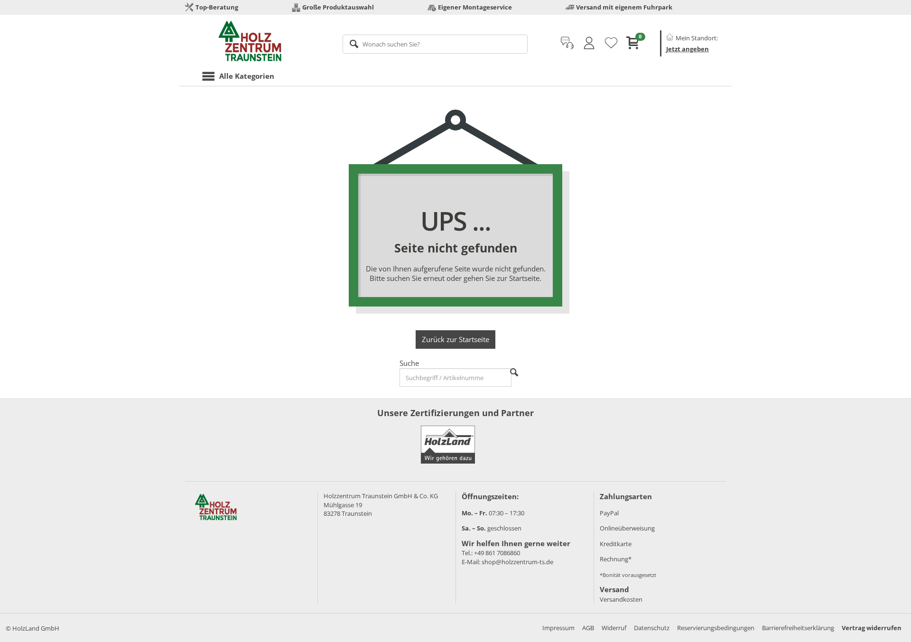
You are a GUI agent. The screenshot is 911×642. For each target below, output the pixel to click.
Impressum (558, 627)
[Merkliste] (611, 43)
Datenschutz (651, 627)
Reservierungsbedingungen (715, 627)
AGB (588, 627)
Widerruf (614, 627)
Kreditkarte (616, 544)
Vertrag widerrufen (872, 627)
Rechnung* (616, 559)
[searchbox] (435, 44)
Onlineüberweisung (627, 528)
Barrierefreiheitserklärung (798, 627)
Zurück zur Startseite (455, 339)
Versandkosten (621, 599)
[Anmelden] (589, 43)
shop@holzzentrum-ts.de (517, 562)
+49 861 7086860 (497, 553)
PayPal (609, 513)
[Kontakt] (567, 43)
